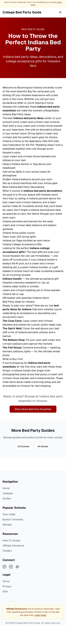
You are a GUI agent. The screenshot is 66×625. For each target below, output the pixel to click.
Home (6, 488)
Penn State (9, 514)
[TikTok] (11, 567)
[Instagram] (4, 567)
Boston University (13, 519)
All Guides (42, 446)
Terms (6, 581)
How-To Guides (11, 540)
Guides (7, 498)
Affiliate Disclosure (13, 545)
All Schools (23, 446)
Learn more (40, 615)
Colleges (8, 493)
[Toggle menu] (60, 12)
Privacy (7, 586)
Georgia (7, 524)
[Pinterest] (17, 567)
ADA (5, 591)
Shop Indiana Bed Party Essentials (33, 409)
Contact (7, 550)
